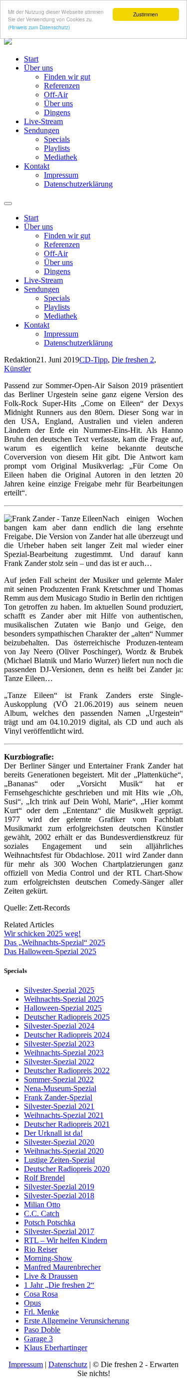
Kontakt (36, 166)
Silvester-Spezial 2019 (59, 1186)
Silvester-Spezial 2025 (59, 990)
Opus (32, 1303)
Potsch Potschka (49, 1222)
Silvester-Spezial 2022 (59, 1061)
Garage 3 (38, 1338)
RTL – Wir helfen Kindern (65, 1240)
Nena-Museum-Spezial (60, 1088)
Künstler (17, 368)
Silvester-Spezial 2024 (59, 1026)
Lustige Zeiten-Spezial (59, 1160)
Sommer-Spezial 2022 (59, 1079)
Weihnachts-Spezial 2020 (64, 1151)
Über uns (38, 68)
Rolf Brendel (44, 1178)
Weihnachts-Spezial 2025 (64, 999)
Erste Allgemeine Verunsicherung (76, 1321)
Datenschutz (67, 1364)
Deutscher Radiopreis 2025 (67, 1017)
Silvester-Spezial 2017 (59, 1231)
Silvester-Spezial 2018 (59, 1195)
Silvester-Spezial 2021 (59, 1106)
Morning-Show (48, 1258)
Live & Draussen (51, 1276)
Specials (57, 139)
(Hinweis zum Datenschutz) (39, 27)
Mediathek (60, 157)
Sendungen (41, 130)
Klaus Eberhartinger (55, 1347)
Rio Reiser (40, 1249)
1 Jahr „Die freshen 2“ (59, 1285)
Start (31, 59)
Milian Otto (42, 1204)
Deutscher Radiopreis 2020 (67, 1169)
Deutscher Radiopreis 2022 (67, 1070)
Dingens (57, 112)
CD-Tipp (93, 359)
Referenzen (62, 85)
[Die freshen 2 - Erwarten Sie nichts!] (8, 42)
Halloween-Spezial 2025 (63, 1008)
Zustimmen (145, 14)
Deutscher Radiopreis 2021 (67, 1124)
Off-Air (56, 94)
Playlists (57, 148)
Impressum (61, 175)
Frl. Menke (41, 1312)
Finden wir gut (67, 76)
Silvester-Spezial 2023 (59, 1044)
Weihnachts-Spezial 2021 (64, 1115)
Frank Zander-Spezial (58, 1097)
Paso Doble (42, 1329)
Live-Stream (43, 121)
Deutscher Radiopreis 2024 (67, 1035)
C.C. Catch (41, 1213)
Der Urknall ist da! (53, 1133)
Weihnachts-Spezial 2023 (64, 1052)
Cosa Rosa (41, 1294)
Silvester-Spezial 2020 (59, 1142)
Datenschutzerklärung (78, 184)
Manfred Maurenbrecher (62, 1267)
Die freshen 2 (133, 359)
